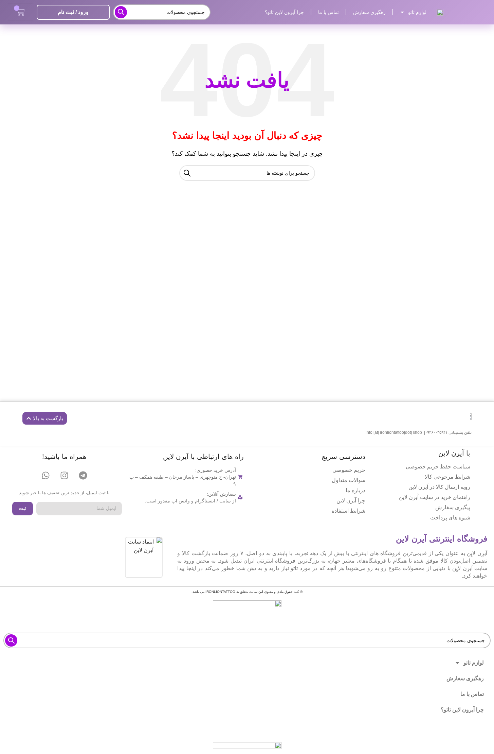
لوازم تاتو (417, 12)
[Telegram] (82, 475)
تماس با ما (328, 12)
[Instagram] (64, 475)
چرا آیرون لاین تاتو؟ (284, 12)
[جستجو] (121, 12)
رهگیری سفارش (369, 12)
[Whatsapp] (45, 475)
